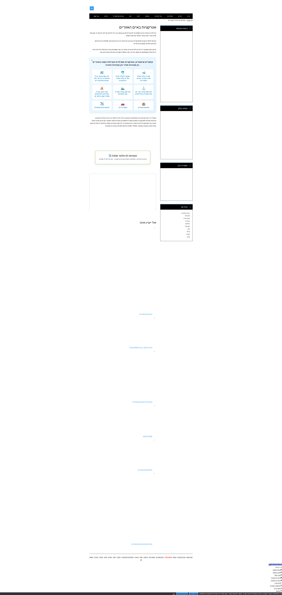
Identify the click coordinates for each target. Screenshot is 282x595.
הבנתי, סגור (194, 594)
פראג (105, 557)
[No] (174, 594)
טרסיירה (187, 221)
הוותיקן (101, 557)
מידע (106, 16)
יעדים (180, 16)
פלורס (188, 234)
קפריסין (110, 557)
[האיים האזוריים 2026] (181, 9)
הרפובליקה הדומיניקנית (128, 557)
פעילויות (170, 16)
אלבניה (119, 557)
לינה (138, 16)
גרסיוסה (187, 223)
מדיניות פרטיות (181, 557)
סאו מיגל (187, 216)
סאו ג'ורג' (187, 226)
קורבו (188, 237)
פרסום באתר (168, 557)
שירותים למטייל (118, 16)
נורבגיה (137, 557)
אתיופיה (146, 557)
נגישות (174, 557)
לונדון (114, 557)
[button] (275, 565)
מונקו (141, 557)
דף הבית (190, 20)
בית (188, 16)
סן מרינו (96, 557)
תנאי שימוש (189, 557)
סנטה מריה (187, 218)
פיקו (189, 229)
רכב (130, 16)
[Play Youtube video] (122, 192)
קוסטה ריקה (152, 557)
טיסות (147, 16)
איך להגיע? (158, 16)
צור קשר (96, 16)
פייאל (188, 231)
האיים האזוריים (185, 213)
